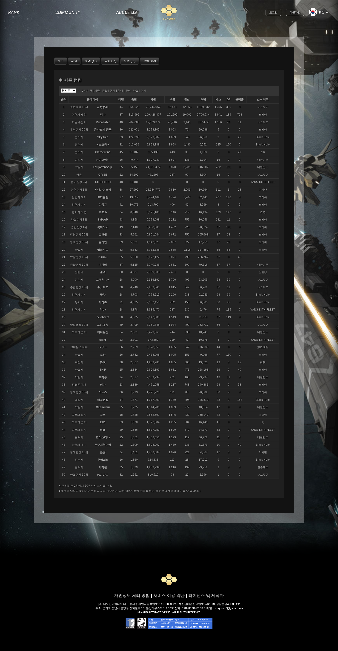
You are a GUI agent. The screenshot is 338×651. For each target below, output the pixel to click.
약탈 (135, 90)
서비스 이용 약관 (169, 596)
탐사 (143, 90)
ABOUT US (126, 12)
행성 (112, 90)
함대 (120, 90)
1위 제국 (86, 90)
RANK (13, 12)
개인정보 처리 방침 (132, 596)
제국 (97, 90)
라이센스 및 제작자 (206, 596)
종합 (105, 90)
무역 (128, 90)
